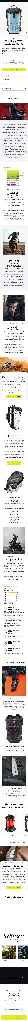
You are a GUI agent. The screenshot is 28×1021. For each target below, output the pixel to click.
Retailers (15, 998)
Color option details (6, 79)
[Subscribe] (23, 977)
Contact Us (10, 998)
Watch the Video (14, 396)
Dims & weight (5, 75)
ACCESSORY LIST (14, 463)
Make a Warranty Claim (14, 1004)
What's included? (6, 84)
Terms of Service (20, 1002)
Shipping (11, 65)
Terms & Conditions (19, 1000)
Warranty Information (9, 1000)
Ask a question (5, 92)
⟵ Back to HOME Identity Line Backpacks (14, 843)
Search (5, 998)
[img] (11, 607)
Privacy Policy (21, 998)
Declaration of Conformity (10, 1002)
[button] (7, 592)
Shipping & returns (6, 88)
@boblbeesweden (14, 941)
